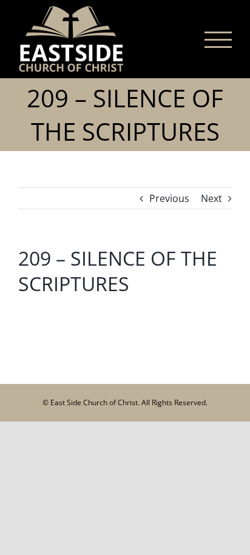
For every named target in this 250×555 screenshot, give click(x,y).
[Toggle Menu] (218, 40)
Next (211, 198)
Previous (169, 198)
